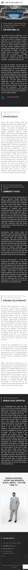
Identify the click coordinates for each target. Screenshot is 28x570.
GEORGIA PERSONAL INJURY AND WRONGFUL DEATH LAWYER (13, 480)
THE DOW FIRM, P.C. (14, 2)
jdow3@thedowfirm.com (9, 546)
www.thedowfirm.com (8, 548)
